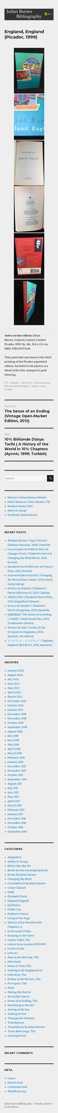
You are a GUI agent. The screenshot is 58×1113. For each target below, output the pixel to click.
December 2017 (17, 766)
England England (21, 386)
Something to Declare (21, 1005)
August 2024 (15, 674)
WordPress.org (17, 1091)
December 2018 (17, 714)
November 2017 (17, 770)
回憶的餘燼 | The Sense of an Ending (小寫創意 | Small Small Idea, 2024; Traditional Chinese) (30, 619)
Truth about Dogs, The (21, 1031)
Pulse (11, 987)
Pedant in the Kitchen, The (24, 979)
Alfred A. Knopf (17, 510)
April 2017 (14, 801)
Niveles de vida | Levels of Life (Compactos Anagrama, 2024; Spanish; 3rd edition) (26, 632)
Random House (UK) (20, 506)
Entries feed (15, 1082)
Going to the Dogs (19, 918)
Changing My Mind (19, 879)
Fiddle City (14, 909)
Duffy (11, 892)
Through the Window (21, 1018)
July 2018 (13, 735)
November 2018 (17, 718)
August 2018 (15, 731)
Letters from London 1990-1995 (27, 944)
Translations (16, 1022)
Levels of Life (16, 948)
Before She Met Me (19, 865)
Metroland (14, 961)
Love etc (13, 952)
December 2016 (17, 818)
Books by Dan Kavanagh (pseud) (27, 870)
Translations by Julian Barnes (26, 1026)
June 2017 (13, 792)
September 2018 (17, 727)
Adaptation (14, 857)
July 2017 (13, 788)
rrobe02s (13, 383)
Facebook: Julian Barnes (22, 514)
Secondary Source (19, 996)
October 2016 (15, 827)
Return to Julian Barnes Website (27, 497)
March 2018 (15, 753)
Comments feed (17, 1086)
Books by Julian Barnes (22, 874)
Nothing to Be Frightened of (25, 970)
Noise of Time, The (19, 966)
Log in (11, 1078)
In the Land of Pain (19, 931)
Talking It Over (17, 1013)
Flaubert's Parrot (18, 913)
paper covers (39, 386)
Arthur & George (18, 861)
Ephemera (14, 905)
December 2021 (17, 701)
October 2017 (15, 775)
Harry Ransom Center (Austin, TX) (29, 501)
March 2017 (15, 805)
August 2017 (15, 783)
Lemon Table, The (19, 939)
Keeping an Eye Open (21, 935)
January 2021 (15, 709)
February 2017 (16, 809)
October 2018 (16, 722)
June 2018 (13, 740)
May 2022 (13, 688)
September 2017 (17, 779)
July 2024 (13, 679)
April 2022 (14, 692)
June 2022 (13, 683)
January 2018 (15, 761)
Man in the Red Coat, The (23, 957)
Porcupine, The (17, 983)
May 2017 (13, 796)
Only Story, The (17, 974)
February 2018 (16, 757)
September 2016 (17, 831)
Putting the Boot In (19, 992)
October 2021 (15, 705)
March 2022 (15, 696)
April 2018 (14, 748)
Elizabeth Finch (17, 896)
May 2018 (13, 744)
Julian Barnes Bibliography (18, 1103)
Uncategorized (17, 1035)
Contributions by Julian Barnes (27, 883)
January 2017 (15, 814)
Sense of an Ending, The (22, 1000)
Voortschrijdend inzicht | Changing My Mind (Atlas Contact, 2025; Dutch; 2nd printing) (30, 580)
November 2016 (17, 822)
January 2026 (16, 670)
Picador (8, 389)
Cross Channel (17, 887)
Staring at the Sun (19, 1009)
